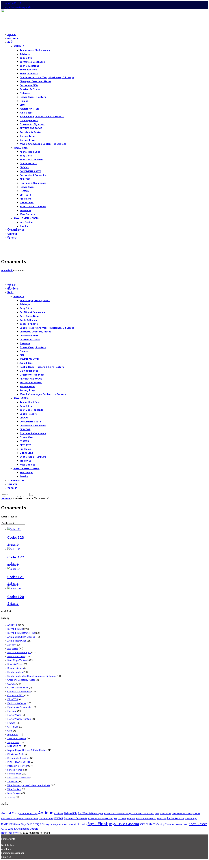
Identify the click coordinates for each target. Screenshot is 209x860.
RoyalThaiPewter (10, 832)
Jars (182, 818)
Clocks (196, 813)
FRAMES (109, 818)
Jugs (194, 818)
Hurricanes (161, 818)
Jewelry (11, 797)
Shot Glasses (198, 823)
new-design (34, 824)
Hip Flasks (12, 734)
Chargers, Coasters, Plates (21, 679)
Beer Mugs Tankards (18, 660)
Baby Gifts (12, 648)
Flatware (12, 711)
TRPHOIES (13, 781)
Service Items (14, 769)
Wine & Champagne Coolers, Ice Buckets (28, 785)
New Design (13, 793)
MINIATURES (14, 746)
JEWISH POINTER (16, 738)
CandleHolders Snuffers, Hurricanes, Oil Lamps (31, 675)
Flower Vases (14, 714)
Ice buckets (173, 818)
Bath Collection (112, 813)
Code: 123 (15, 537)
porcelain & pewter (77, 824)
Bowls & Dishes (15, 664)
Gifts (9, 730)
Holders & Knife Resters (146, 818)
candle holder (165, 813)
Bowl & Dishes (148, 813)
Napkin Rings (20, 824)
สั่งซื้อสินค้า (13, 545)
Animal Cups (10, 813)
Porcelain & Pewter (17, 765)
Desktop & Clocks (16, 703)
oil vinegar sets (56, 824)
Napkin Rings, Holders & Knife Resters (27, 750)
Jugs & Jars (13, 742)
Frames (11, 722)
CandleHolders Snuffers (182, 813)
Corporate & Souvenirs (19, 691)
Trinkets (4, 829)
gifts (115, 818)
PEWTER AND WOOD (18, 761)
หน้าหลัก (6, 498)
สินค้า (10, 270)
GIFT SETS (13, 726)
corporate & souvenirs (27, 818)
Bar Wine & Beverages (19, 652)
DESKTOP (12, 699)
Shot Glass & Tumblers (179, 824)
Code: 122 (15, 556)
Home (4, 270)
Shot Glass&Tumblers (18, 777)
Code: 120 (15, 596)
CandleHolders (15, 671)
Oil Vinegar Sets (15, 753)
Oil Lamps (46, 824)
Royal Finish (98, 823)
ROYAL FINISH (15, 628)
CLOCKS (11, 683)
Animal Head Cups (16, 640)
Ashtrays (12, 644)
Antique (45, 812)
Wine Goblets (14, 789)
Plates (64, 824)
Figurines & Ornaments (19, 707)
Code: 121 (15, 576)
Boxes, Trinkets (15, 667)
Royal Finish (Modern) (124, 824)
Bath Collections (16, 656)
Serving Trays (14, 773)
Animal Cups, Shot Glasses (21, 636)
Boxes (157, 813)
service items (148, 824)
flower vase (101, 818)
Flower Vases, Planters (19, 718)
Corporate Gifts (15, 695)
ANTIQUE (12, 625)
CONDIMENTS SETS (17, 687)
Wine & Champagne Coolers (23, 828)
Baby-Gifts (70, 813)
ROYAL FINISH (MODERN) (21, 632)
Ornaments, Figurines (18, 757)
